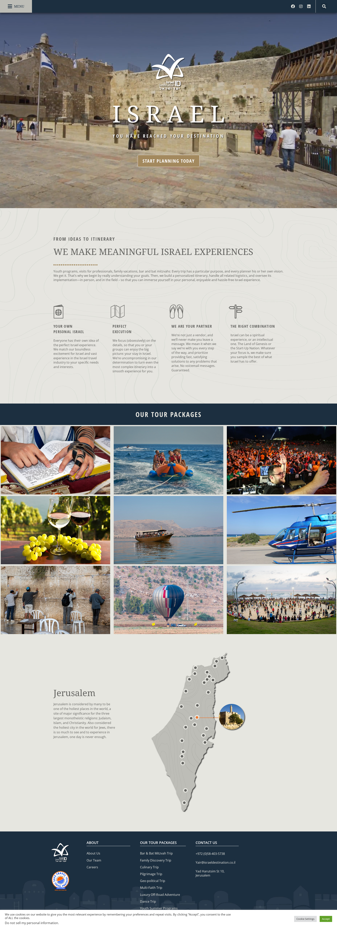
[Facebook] (293, 6)
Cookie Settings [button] (305, 919)
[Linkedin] (309, 6)
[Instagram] (301, 6)
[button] (16, 6)
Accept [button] (326, 919)
